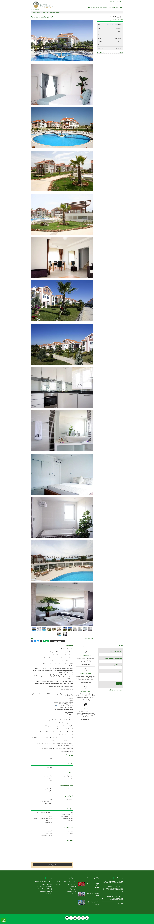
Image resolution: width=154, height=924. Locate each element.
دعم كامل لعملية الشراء (85, 682)
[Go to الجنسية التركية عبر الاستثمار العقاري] (81, 884)
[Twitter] (75, 918)
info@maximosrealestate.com (116, 899)
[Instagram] (79, 918)
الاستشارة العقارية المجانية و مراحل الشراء (65, 884)
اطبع (46, 641)
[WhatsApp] (3, 920)
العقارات (93, 7)
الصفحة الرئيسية (36, 12)
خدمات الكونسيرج (71, 891)
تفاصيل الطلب (57, 641)
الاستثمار (105, 7)
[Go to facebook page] (32, 641)
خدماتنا (109, 7)
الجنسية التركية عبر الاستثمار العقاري (92, 884)
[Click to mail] (41, 641)
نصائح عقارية (49, 893)
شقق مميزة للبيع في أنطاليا (93, 893)
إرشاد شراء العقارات (85, 664)
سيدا (44, 12)
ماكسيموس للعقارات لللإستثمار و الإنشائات (66, 881)
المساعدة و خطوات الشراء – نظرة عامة (43, 881)
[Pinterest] (87, 918)
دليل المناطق (115, 7)
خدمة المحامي (72, 886)
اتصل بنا (120, 7)
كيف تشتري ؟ (98, 7)
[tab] (34, 629)
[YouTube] (67, 918)
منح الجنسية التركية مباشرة (46, 891)
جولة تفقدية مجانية (85, 719)
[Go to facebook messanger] (35, 641)
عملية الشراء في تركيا (47, 884)
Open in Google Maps (112, 24)
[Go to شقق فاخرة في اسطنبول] (81, 903)
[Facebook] (71, 918)
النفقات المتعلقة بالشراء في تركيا (44, 886)
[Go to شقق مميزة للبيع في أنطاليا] (81, 894)
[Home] (89, 7)
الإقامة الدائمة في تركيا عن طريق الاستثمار (42, 888)
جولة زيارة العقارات (71, 888)
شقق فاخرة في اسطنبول (93, 901)
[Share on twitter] (38, 641)
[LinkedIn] (83, 918)
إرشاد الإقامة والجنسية (85, 699)
